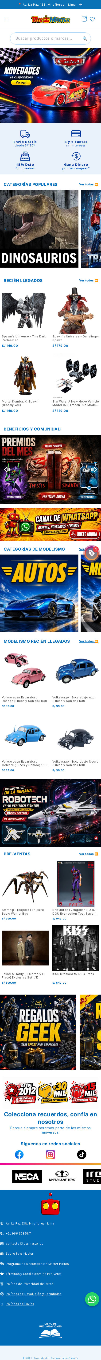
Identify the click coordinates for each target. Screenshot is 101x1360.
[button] (7, 19)
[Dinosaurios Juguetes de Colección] (39, 229)
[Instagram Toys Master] (50, 1154)
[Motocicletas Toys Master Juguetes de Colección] (39, 593)
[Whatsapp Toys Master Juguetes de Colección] (50, 524)
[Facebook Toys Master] (19, 1154)
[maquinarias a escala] (50, 85)
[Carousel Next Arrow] (95, 228)
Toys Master (42, 1358)
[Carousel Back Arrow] (5, 228)
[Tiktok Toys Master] (81, 1154)
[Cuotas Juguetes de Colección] (50, 469)
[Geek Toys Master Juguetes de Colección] (38, 1032)
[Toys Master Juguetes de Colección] (50, 1330)
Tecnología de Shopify (64, 1358)
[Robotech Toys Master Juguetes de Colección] (50, 813)
